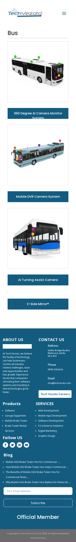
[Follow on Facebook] (5, 445)
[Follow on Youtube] (26, 445)
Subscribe (38, 503)
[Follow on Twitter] (12, 445)
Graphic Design (46, 436)
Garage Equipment (15, 415)
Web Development (48, 410)
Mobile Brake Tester (16, 420)
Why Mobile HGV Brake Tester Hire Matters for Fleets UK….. (38, 482)
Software (10, 410)
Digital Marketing (47, 430)
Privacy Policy (38, 537)
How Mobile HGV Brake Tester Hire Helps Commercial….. (37, 467)
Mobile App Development (52, 415)
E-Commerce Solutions (50, 425)
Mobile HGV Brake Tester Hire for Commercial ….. (33, 462)
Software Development (51, 420)
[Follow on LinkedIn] (19, 445)
